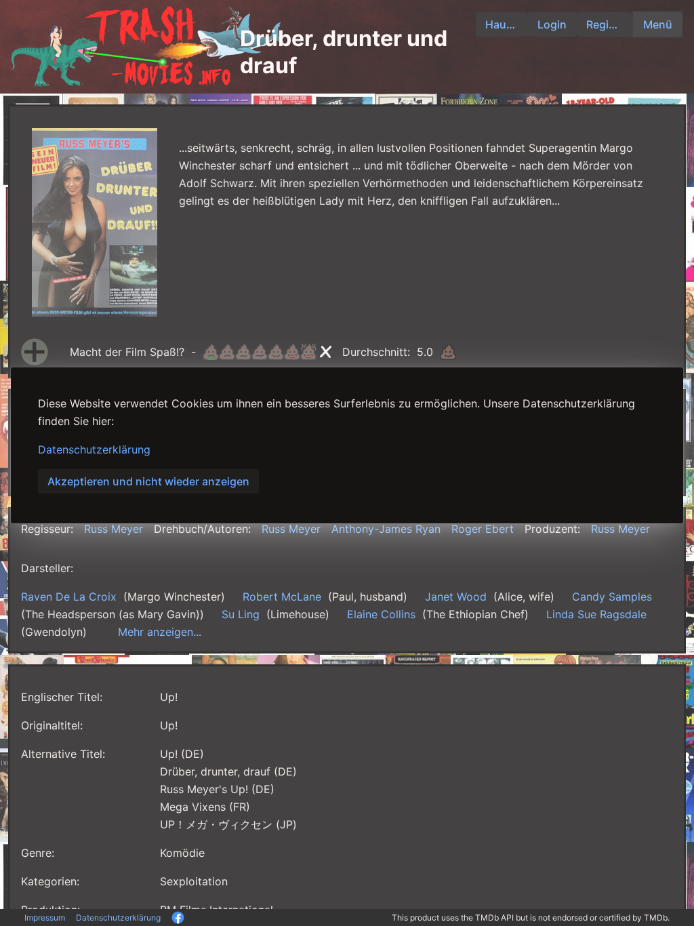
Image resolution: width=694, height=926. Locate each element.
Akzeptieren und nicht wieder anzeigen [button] (148, 481)
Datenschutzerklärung (94, 449)
